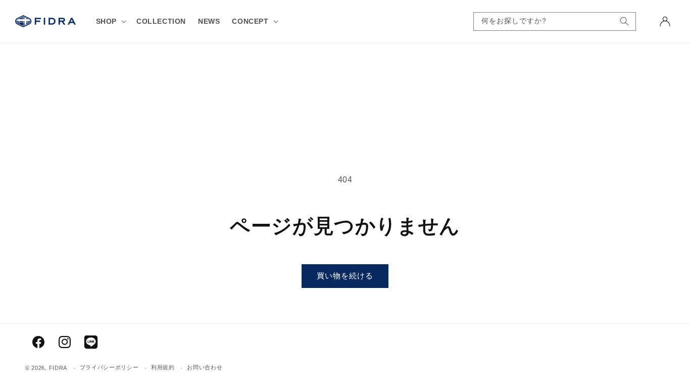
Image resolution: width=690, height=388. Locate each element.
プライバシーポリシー (109, 367)
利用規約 (163, 367)
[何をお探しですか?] (624, 21)
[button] (110, 21)
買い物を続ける (345, 275)
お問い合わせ (204, 367)
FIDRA (58, 368)
